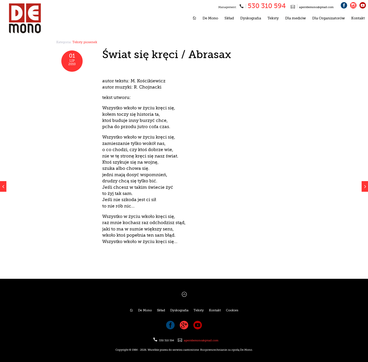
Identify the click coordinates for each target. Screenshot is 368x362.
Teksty (273, 18)
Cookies (232, 310)
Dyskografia (250, 18)
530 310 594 (267, 6)
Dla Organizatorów (328, 18)
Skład (229, 18)
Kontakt (358, 18)
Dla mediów (295, 18)
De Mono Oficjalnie (39, 18)
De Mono (210, 18)
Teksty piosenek (84, 42)
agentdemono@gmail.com (316, 7)
